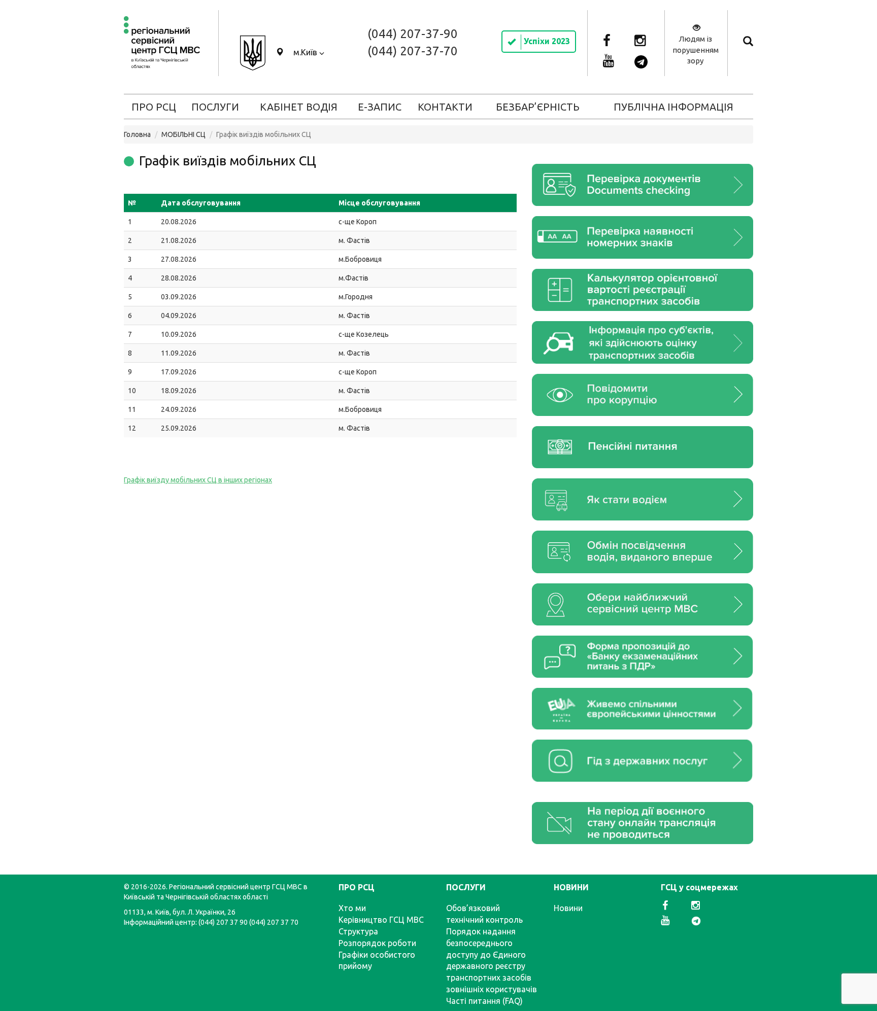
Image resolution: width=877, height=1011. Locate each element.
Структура (358, 931)
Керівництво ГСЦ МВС (381, 919)
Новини (568, 908)
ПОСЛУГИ (215, 107)
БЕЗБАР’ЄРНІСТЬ (538, 107)
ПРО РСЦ (153, 107)
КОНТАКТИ (445, 107)
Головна (137, 134)
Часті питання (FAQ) (484, 1000)
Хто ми (352, 908)
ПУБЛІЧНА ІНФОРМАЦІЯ (673, 107)
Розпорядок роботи (377, 943)
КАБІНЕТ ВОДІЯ (299, 107)
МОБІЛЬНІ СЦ (183, 134)
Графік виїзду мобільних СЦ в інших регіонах (198, 480)
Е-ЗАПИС (379, 107)
